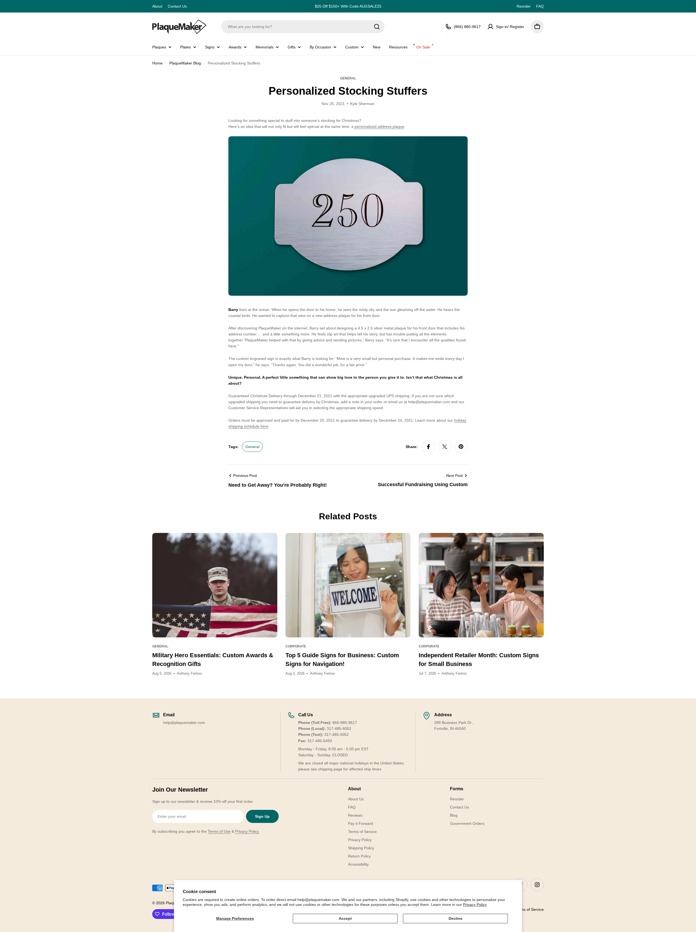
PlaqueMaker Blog (185, 63)
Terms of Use (219, 831)
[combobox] (302, 26)
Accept (345, 918)
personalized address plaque (379, 126)
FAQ (540, 6)
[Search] (377, 26)
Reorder (524, 6)
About (157, 6)
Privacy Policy (475, 904)
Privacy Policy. (247, 831)
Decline (455, 918)
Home (157, 63)
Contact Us (177, 6)
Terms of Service (529, 909)
